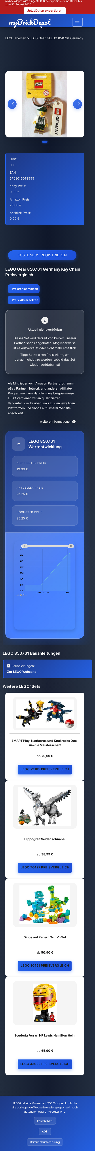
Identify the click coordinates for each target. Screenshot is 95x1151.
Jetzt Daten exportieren (45, 10)
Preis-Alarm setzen (25, 300)
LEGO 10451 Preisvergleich (45, 965)
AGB (45, 1131)
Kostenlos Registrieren (42, 255)
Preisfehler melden (25, 289)
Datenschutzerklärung (45, 1142)
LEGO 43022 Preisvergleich (45, 1064)
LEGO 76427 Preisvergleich (45, 867)
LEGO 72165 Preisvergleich (45, 769)
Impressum (45, 1121)
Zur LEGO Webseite (21, 671)
